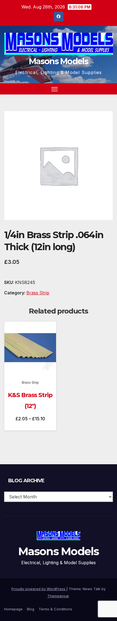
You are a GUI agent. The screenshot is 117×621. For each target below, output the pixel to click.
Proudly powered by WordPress (38, 589)
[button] (99, 88)
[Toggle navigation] (55, 89)
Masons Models (58, 61)
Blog (30, 609)
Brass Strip (37, 292)
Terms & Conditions (55, 609)
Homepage (13, 609)
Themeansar (58, 596)
